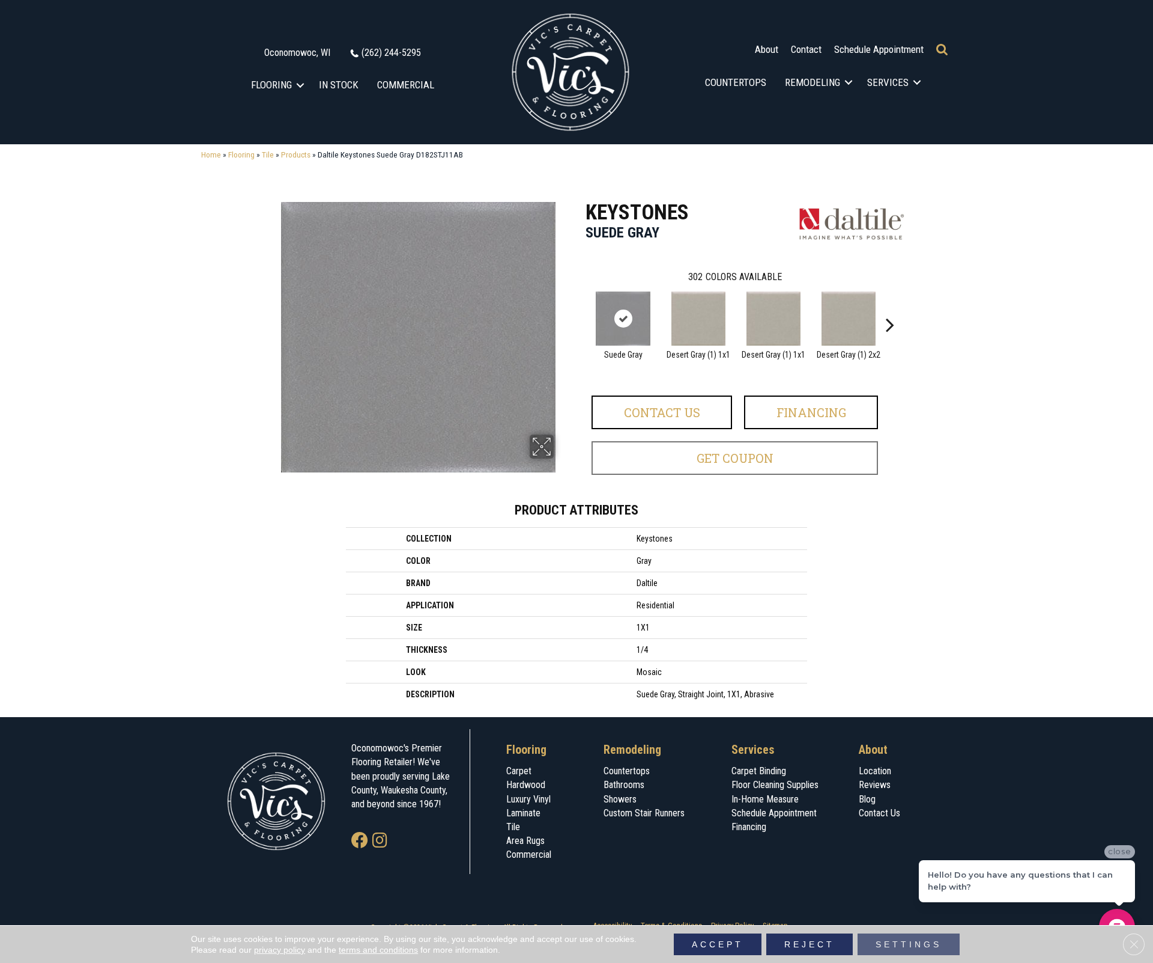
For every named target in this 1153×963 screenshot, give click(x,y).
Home (211, 154)
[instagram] (379, 841)
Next (890, 307)
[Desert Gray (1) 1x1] (698, 319)
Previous (579, 307)
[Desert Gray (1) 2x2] (849, 319)
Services (888, 82)
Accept (717, 944)
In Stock (339, 85)
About (766, 49)
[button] (300, 85)
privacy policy (279, 950)
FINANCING (811, 412)
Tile (268, 154)
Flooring (271, 85)
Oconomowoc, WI (297, 52)
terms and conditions (378, 950)
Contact (806, 49)
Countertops (735, 82)
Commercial (405, 85)
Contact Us (662, 412)
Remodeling (812, 82)
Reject (809, 944)
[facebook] (359, 841)
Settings (909, 944)
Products (295, 154)
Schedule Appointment (879, 49)
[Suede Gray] (623, 319)
